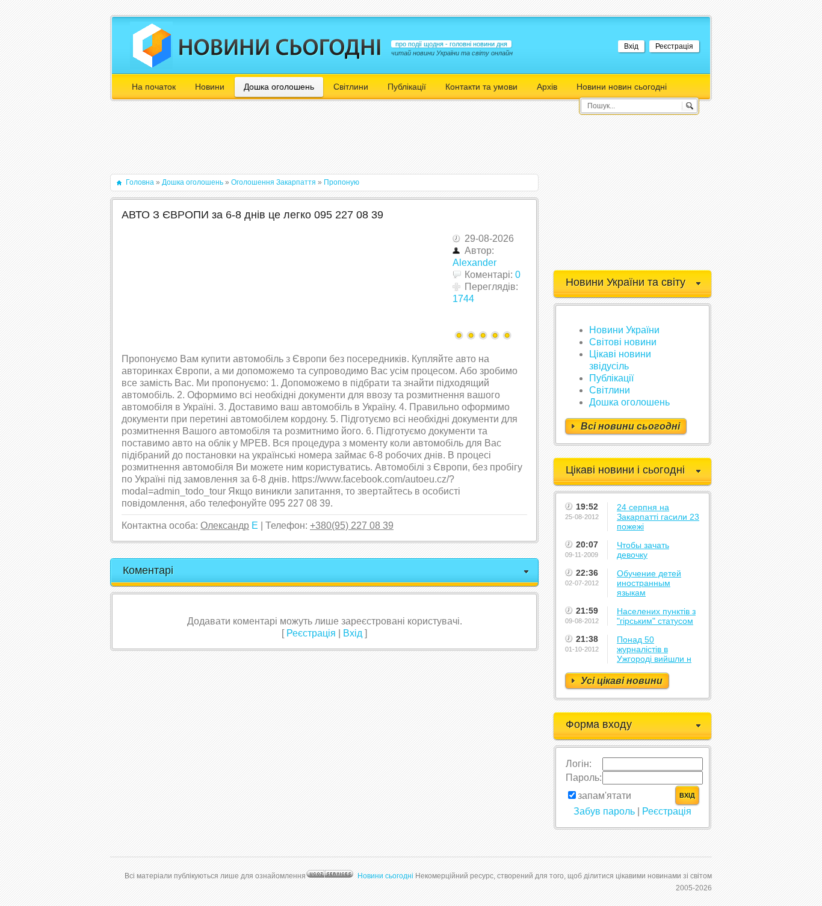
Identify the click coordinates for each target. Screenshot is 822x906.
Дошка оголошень (192, 182)
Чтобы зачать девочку (643, 549)
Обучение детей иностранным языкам (649, 583)
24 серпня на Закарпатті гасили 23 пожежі (658, 516)
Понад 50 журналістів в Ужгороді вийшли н (654, 649)
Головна (140, 182)
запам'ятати (604, 795)
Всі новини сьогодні (630, 426)
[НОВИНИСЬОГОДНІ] (280, 47)
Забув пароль (604, 811)
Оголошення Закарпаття (273, 182)
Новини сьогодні (385, 876)
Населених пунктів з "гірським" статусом (656, 616)
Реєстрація (674, 46)
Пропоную (341, 182)
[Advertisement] (329, 143)
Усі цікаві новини (622, 681)
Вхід (631, 46)
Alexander (474, 262)
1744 (463, 299)
